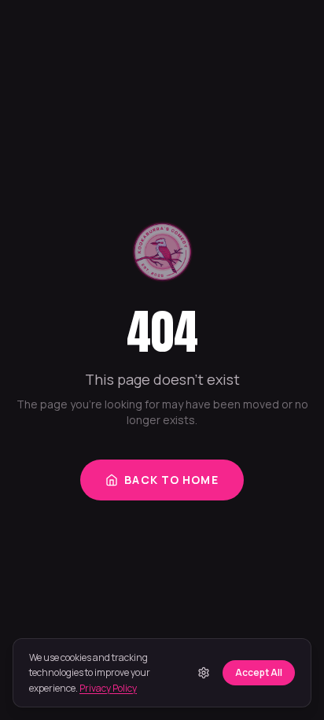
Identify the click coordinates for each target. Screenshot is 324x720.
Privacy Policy (108, 688)
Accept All (258, 672)
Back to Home (171, 479)
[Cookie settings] (203, 672)
